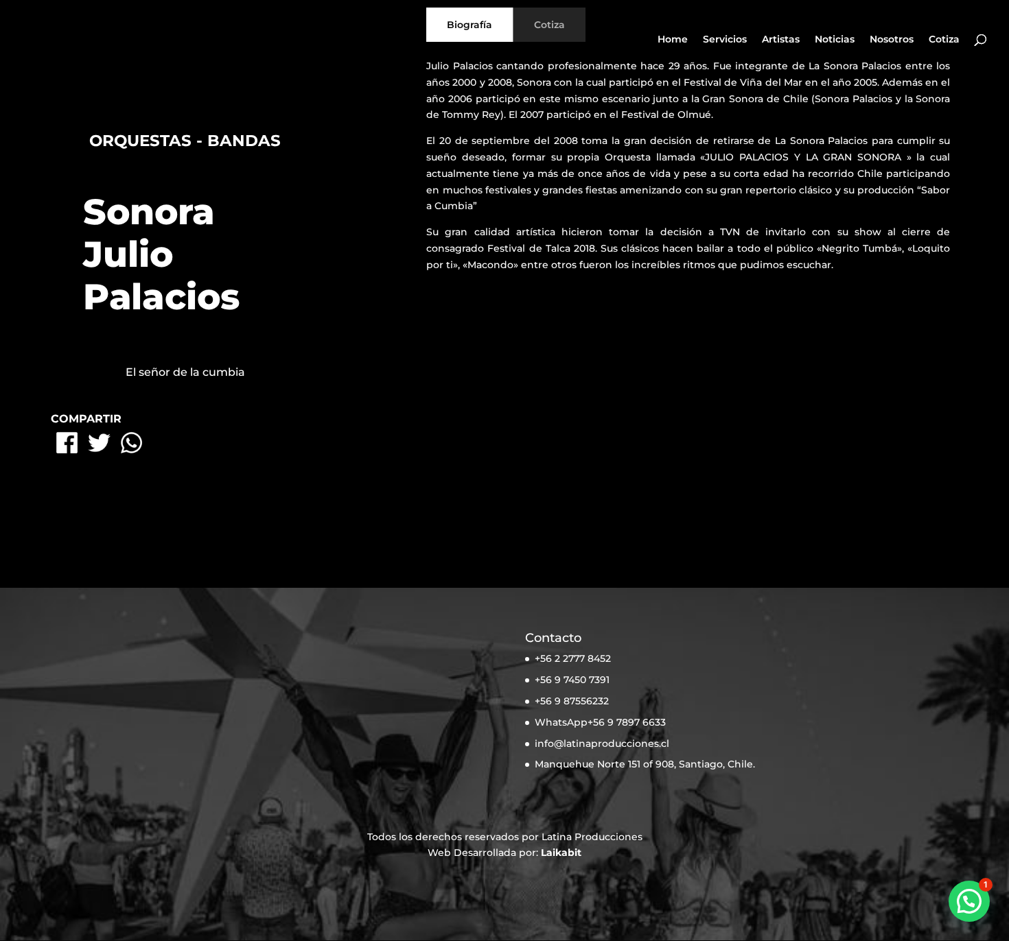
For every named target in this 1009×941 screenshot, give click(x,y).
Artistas (781, 39)
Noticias (835, 39)
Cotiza (944, 39)
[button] (969, 901)
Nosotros (892, 39)
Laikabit (561, 852)
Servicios (725, 39)
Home (673, 39)
